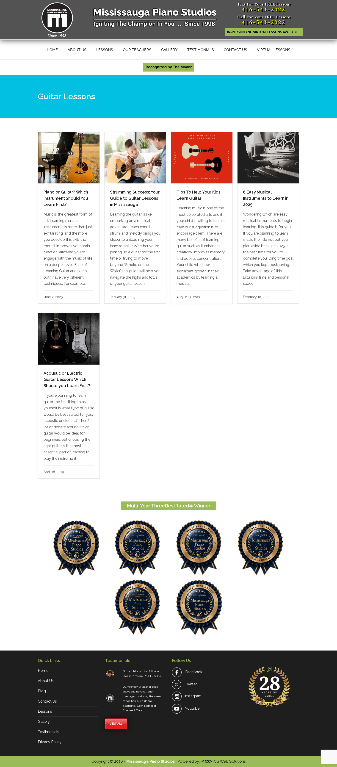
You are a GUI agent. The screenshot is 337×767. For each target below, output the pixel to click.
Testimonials (200, 50)
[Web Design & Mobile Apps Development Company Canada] (207, 761)
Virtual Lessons (273, 50)
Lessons (104, 50)
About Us (77, 50)
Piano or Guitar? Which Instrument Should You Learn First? (66, 198)
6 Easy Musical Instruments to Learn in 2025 (265, 198)
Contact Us (235, 50)
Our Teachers (137, 50)
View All (116, 723)
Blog (42, 691)
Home (52, 50)
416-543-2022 (263, 9)
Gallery (169, 50)
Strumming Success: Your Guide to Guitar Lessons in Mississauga (135, 198)
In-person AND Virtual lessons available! (263, 32)
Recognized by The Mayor (169, 67)
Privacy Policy (49, 742)
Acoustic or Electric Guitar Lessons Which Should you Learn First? (67, 379)
